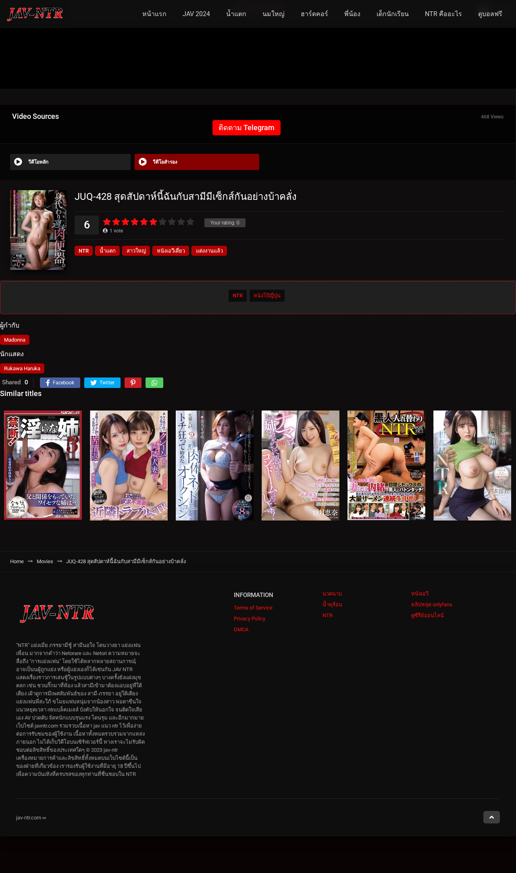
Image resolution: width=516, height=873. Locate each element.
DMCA (241, 629)
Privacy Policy (249, 619)
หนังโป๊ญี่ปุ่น (267, 295)
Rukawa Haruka (22, 368)
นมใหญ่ (273, 14)
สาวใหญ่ (136, 251)
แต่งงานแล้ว (209, 251)
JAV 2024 (196, 14)
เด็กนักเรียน (393, 14)
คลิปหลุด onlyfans (431, 604)
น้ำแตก (236, 14)
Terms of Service (253, 608)
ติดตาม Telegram (246, 127)
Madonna (14, 340)
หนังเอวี (420, 594)
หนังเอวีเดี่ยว (171, 251)
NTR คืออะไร (443, 14)
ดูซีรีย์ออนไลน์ (427, 615)
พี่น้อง (352, 14)
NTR (84, 251)
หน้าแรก (154, 14)
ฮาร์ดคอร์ (314, 14)
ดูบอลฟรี (490, 14)
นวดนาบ (332, 594)
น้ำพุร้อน (332, 604)
